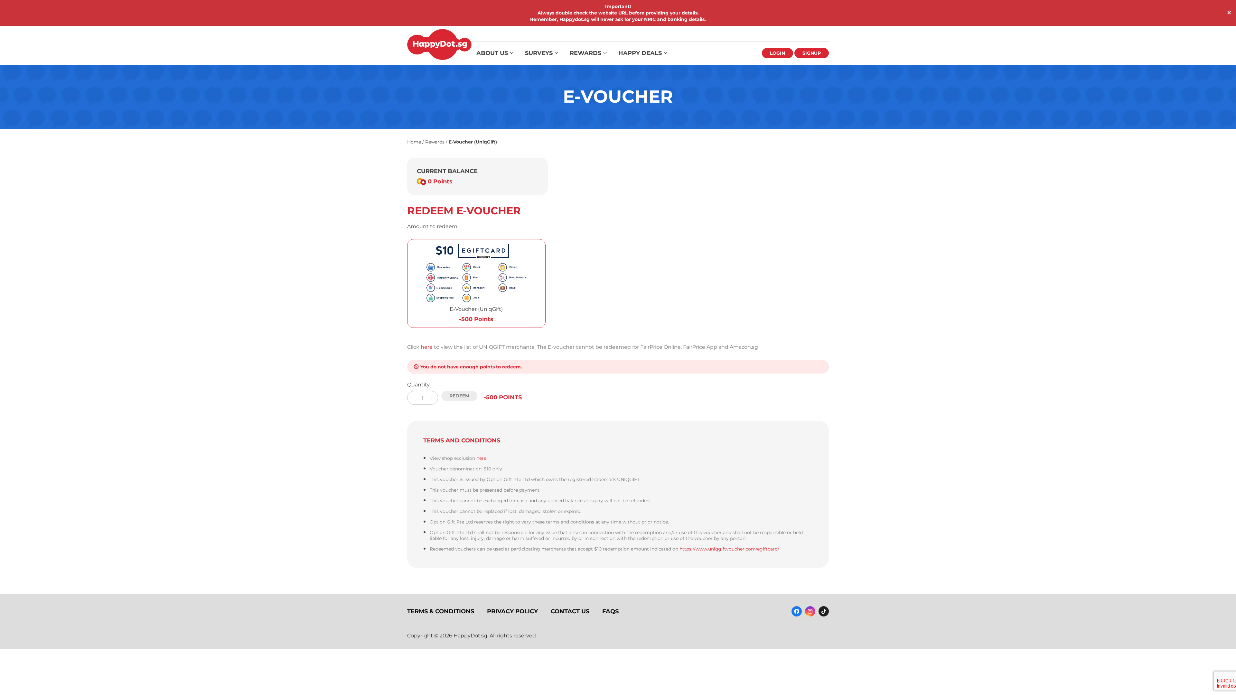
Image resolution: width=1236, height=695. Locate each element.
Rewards (585, 53)
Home (414, 142)
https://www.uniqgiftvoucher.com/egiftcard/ (729, 549)
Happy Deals (640, 53)
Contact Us (570, 611)
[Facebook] (796, 611)
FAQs (610, 611)
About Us (492, 53)
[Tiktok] (824, 611)
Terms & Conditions (440, 611)
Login (777, 53)
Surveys (539, 53)
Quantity (418, 385)
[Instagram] (810, 611)
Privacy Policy (512, 611)
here (427, 347)
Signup (811, 53)
